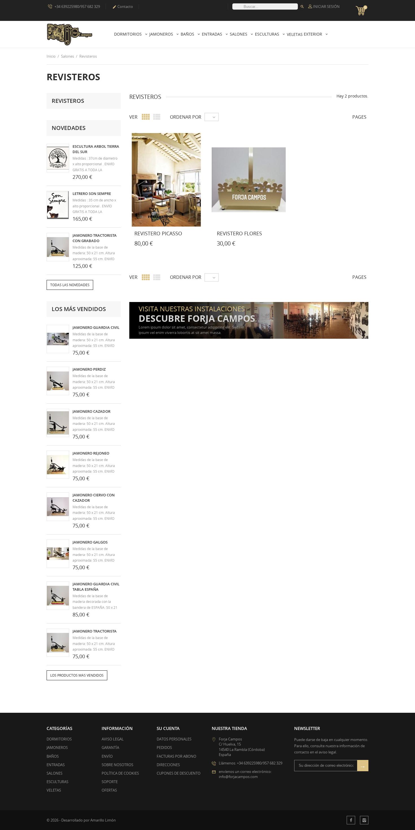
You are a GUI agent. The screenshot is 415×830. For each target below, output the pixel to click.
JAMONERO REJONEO (91, 453)
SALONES (54, 773)
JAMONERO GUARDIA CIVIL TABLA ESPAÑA (96, 586)
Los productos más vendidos (77, 675)
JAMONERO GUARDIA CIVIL (96, 327)
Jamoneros (161, 34)
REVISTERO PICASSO (158, 233)
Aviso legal (113, 739)
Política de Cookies (120, 773)
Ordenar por (185, 117)
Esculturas (267, 34)
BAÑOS (53, 756)
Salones (239, 34)
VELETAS (54, 790)
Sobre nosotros (117, 764)
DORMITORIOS (59, 739)
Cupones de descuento (178, 773)
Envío (107, 756)
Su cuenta (168, 728)
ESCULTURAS (57, 781)
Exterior (313, 34)
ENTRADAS (56, 764)
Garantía (110, 747)
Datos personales (174, 739)
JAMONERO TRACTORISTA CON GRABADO (95, 238)
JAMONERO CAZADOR (91, 411)
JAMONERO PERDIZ (89, 369)
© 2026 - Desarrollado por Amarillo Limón (81, 820)
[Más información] (173, 244)
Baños (188, 34)
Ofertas (109, 790)
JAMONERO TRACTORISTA (95, 631)
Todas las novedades (69, 285)
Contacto (122, 6)
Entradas (212, 34)
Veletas (295, 34)
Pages (359, 117)
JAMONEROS (57, 747)
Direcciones (168, 764)
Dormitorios (128, 34)
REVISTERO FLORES (239, 233)
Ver (133, 117)
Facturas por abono (176, 756)
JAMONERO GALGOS (90, 542)
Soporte (110, 781)
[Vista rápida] (160, 244)
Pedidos (164, 747)
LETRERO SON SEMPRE (92, 193)
